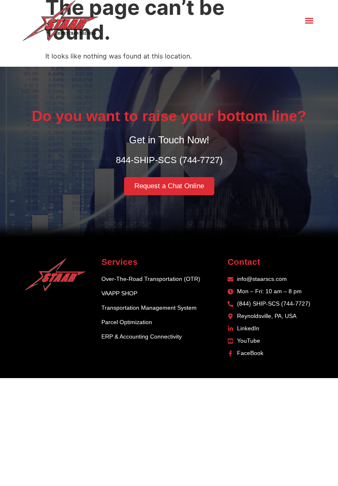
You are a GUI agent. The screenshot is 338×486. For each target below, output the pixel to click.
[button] (309, 21)
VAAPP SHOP (119, 293)
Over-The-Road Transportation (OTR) (150, 279)
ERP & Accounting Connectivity (141, 336)
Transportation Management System (149, 307)
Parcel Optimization (126, 322)
